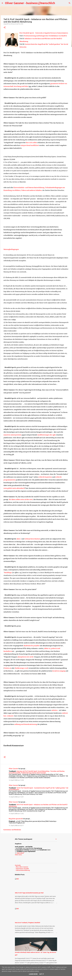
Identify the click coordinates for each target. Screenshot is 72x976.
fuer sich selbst (31, 142)
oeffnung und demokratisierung (25, 724)
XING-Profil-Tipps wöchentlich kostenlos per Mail (29, 893)
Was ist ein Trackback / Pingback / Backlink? (27, 922)
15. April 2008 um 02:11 (16, 825)
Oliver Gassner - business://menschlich (30, 3)
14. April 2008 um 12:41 (16, 797)
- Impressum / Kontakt (22, 868)
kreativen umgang (58, 671)
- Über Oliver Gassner (21, 867)
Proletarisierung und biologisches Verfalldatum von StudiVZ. (45, 36)
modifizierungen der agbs (46, 435)
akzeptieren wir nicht (25, 657)
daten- (19, 539)
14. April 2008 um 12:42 (16, 813)
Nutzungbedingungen (11, 249)
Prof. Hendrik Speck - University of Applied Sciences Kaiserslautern (43, 33)
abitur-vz (47, 648)
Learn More (33, 974)
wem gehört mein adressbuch (14, 488)
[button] (5, 27)
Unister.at (7, 668)
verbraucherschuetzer (32, 539)
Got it (41, 974)
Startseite (18, 865)
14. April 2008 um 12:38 (16, 780)
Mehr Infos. (18, 855)
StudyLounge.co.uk (21, 668)
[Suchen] (69, 3)
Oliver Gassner (13, 768)
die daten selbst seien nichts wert (21, 499)
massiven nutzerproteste (12, 435)
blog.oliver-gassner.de (16, 818)
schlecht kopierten (45, 477)
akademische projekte (31, 645)
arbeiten (55, 710)
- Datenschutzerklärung (22, 870)
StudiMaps (8, 572)
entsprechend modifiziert (30, 145)
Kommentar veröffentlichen (12, 829)
